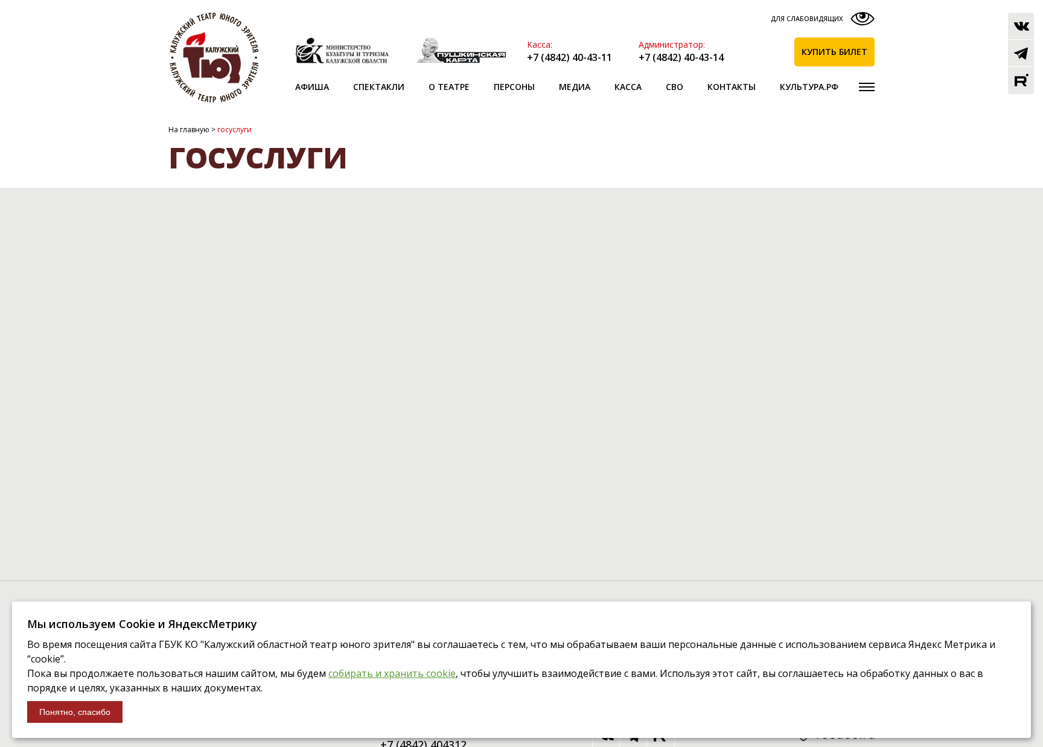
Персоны (514, 86)
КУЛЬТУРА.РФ (809, 86)
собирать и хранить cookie (392, 673)
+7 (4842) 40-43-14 (681, 57)
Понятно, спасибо (74, 712)
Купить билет (834, 51)
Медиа (574, 86)
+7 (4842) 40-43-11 (569, 57)
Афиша (312, 86)
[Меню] (867, 87)
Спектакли (378, 86)
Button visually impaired (821, 21)
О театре (449, 86)
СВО (674, 86)
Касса (628, 86)
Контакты (731, 86)
